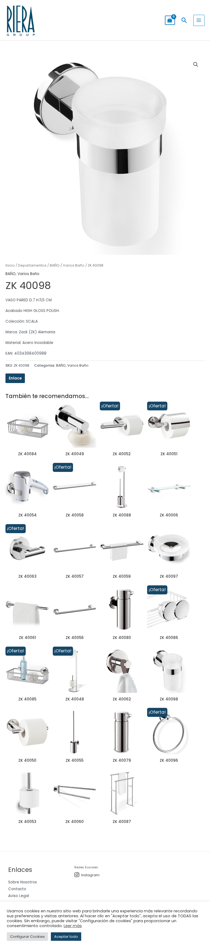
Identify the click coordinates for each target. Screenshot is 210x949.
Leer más (73, 925)
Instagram (90, 875)
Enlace (15, 378)
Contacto (17, 889)
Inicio (10, 265)
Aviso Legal (18, 895)
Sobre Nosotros (22, 882)
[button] (184, 20)
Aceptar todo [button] (66, 936)
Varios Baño (73, 265)
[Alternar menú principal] (199, 20)
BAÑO (55, 265)
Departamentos (32, 265)
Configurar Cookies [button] (27, 936)
